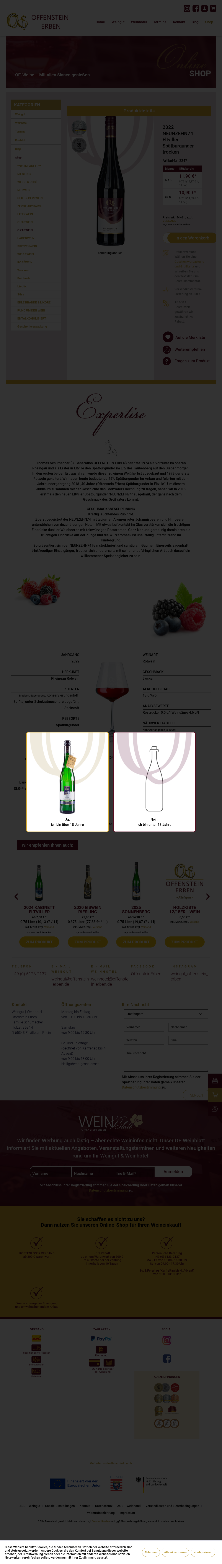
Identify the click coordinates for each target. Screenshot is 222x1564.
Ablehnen (151, 1552)
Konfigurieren (203, 1552)
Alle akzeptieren (175, 1552)
